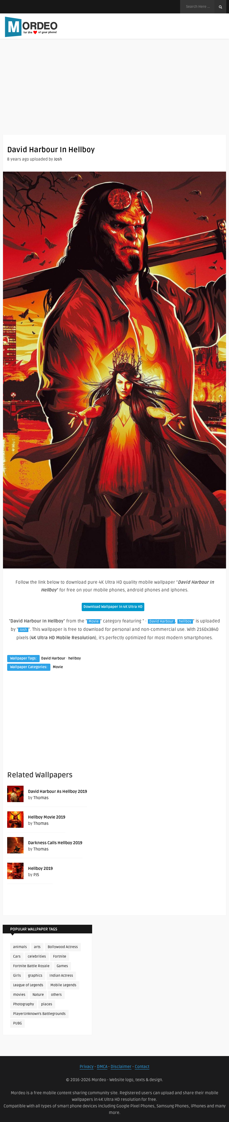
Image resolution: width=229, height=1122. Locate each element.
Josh (58, 159)
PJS (36, 874)
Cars (17, 956)
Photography (23, 1004)
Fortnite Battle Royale (31, 966)
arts (37, 947)
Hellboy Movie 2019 (46, 817)
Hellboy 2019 (40, 868)
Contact (142, 1066)
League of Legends (28, 985)
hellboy (185, 621)
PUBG (17, 1023)
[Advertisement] (114, 92)
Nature (38, 994)
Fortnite (59, 956)
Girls (17, 975)
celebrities (37, 956)
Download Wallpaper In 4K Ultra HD (113, 607)
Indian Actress (61, 975)
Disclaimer (121, 1066)
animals (20, 947)
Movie (94, 621)
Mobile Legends (63, 985)
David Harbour (161, 621)
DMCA (102, 1066)
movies (19, 994)
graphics (35, 975)
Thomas (41, 797)
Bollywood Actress (63, 947)
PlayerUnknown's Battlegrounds (39, 1014)
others (56, 994)
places (46, 1004)
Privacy (87, 1066)
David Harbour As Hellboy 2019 (57, 791)
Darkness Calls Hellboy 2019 (55, 842)
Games (62, 966)
